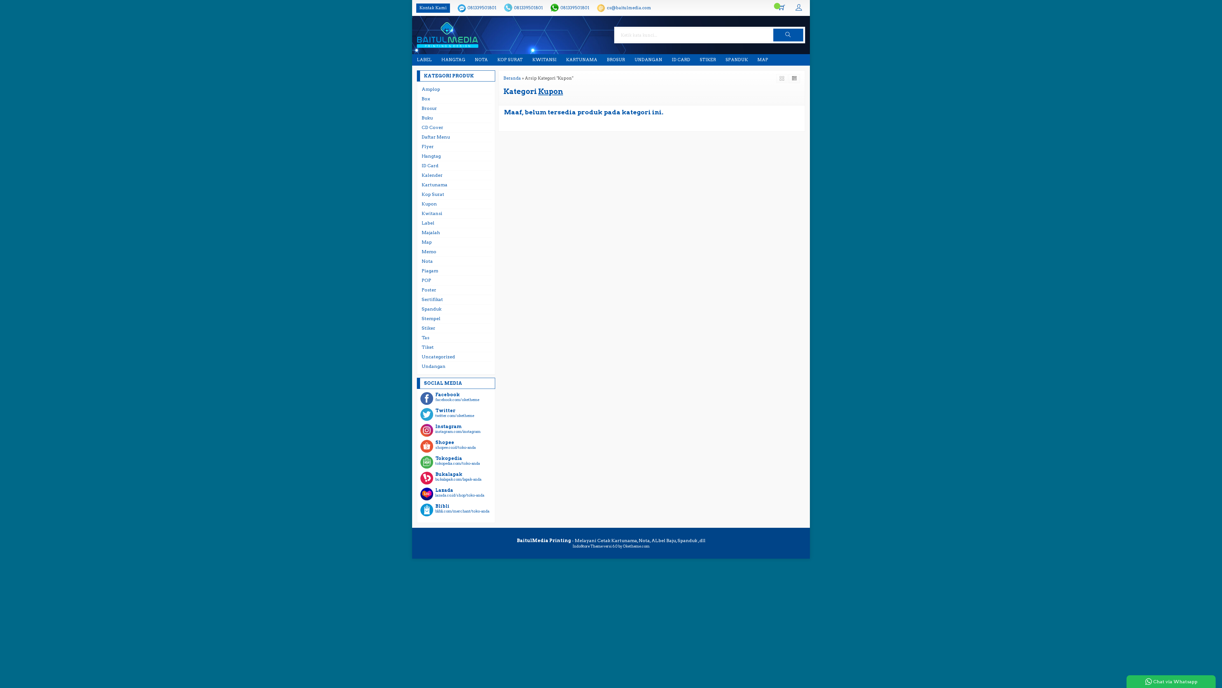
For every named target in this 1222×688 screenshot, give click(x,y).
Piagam (430, 270)
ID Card (681, 59)
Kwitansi (544, 59)
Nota (481, 59)
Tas (425, 337)
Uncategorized (438, 356)
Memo (429, 251)
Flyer (428, 146)
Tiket (428, 347)
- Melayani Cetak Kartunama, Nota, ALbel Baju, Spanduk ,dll (611, 540)
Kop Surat (510, 59)
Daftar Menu (436, 137)
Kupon (429, 203)
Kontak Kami (433, 7)
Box (426, 98)
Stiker (708, 59)
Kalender (432, 175)
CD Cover (432, 127)
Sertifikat (432, 299)
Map (762, 59)
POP (426, 280)
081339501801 (481, 7)
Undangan (648, 59)
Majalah (431, 232)
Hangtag (453, 59)
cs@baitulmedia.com (629, 7)
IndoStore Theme (587, 546)
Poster (429, 289)
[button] (788, 35)
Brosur (616, 59)
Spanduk (737, 59)
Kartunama (581, 59)
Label (424, 59)
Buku (427, 117)
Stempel (431, 318)
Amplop (431, 89)
